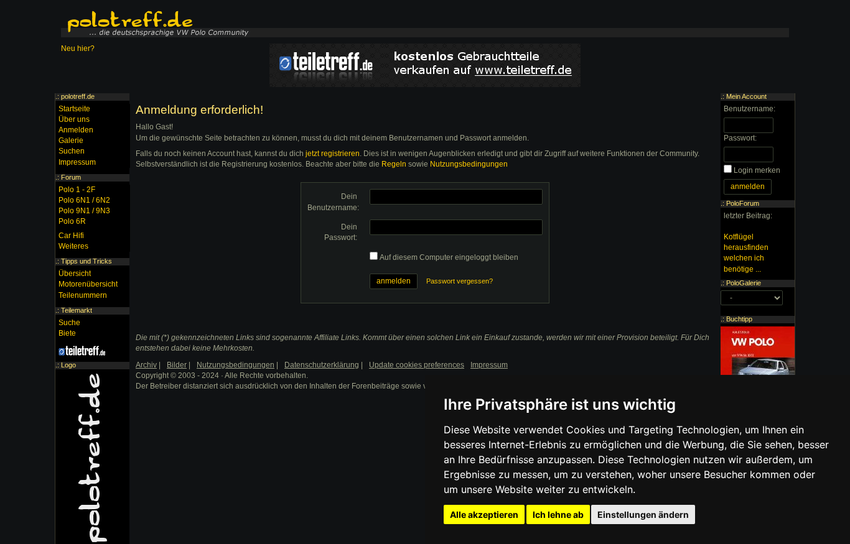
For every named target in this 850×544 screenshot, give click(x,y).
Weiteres (73, 246)
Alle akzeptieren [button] (484, 514)
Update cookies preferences (416, 365)
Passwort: (740, 138)
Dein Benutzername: (333, 201)
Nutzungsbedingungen (469, 164)
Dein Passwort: (340, 232)
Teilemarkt (76, 310)
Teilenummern (82, 295)
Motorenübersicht (88, 284)
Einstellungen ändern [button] (643, 514)
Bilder (177, 365)
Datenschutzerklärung (321, 365)
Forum (71, 177)
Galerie (70, 140)
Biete (67, 333)
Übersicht (74, 273)
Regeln (393, 164)
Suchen (71, 151)
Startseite (74, 108)
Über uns (74, 119)
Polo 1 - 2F (76, 189)
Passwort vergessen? (459, 281)
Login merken (757, 170)
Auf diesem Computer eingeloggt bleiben (449, 257)
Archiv (146, 365)
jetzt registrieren (333, 153)
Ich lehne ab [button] (558, 514)
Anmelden (75, 130)
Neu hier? (78, 48)
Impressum (77, 162)
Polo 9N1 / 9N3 (84, 210)
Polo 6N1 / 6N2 (84, 200)
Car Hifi (71, 235)
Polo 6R (72, 221)
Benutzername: (749, 108)
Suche (69, 322)
